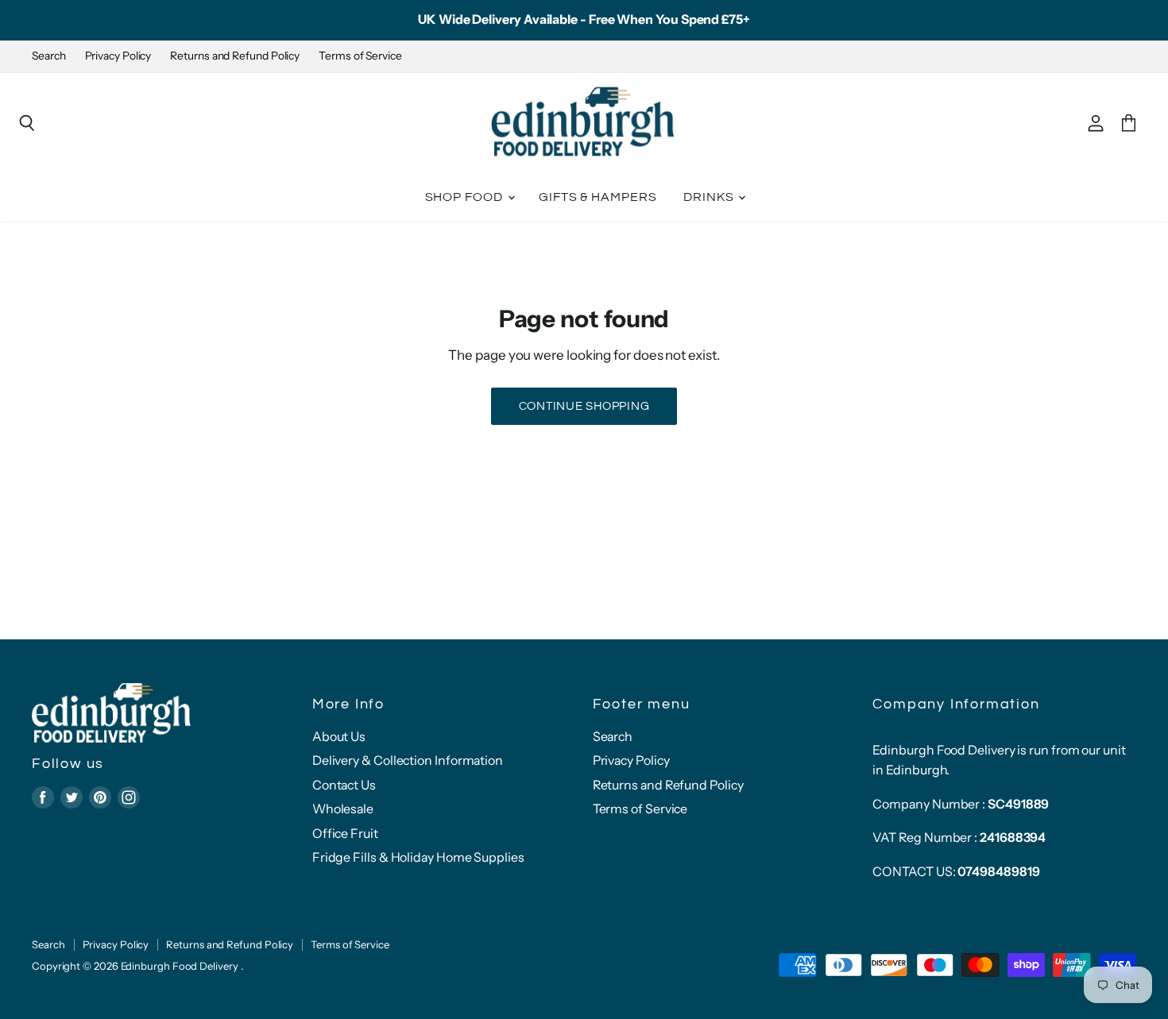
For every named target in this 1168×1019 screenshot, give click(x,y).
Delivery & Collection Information (407, 760)
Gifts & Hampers (598, 197)
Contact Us (344, 785)
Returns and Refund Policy (235, 56)
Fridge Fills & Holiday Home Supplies (418, 857)
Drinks (710, 197)
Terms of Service (360, 56)
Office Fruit (345, 833)
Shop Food (465, 197)
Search (49, 56)
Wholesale (342, 808)
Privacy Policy (118, 56)
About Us (338, 736)
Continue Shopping (584, 406)
